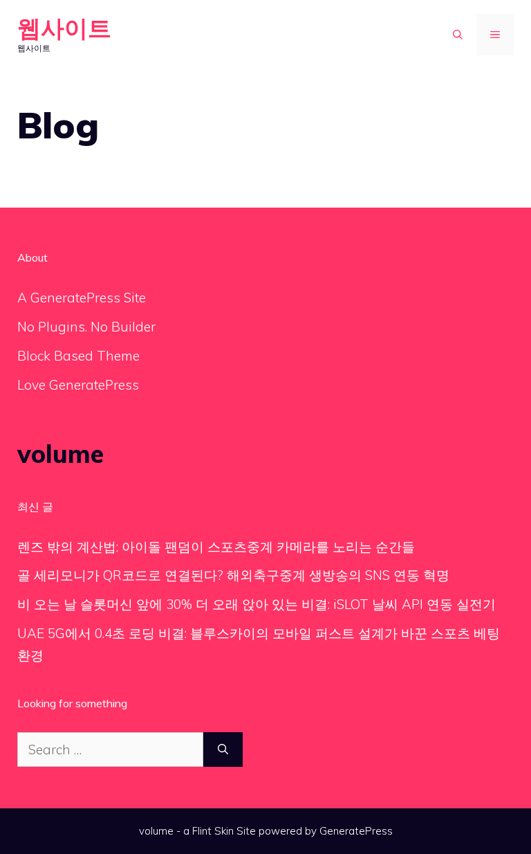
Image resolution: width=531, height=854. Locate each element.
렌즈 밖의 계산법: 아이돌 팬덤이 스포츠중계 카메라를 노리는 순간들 (216, 546)
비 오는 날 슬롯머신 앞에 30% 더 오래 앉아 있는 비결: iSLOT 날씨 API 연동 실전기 (256, 604)
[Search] (223, 749)
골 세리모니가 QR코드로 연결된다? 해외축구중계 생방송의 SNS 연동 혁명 (233, 575)
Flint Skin (213, 830)
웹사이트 (64, 28)
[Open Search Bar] (457, 34)
